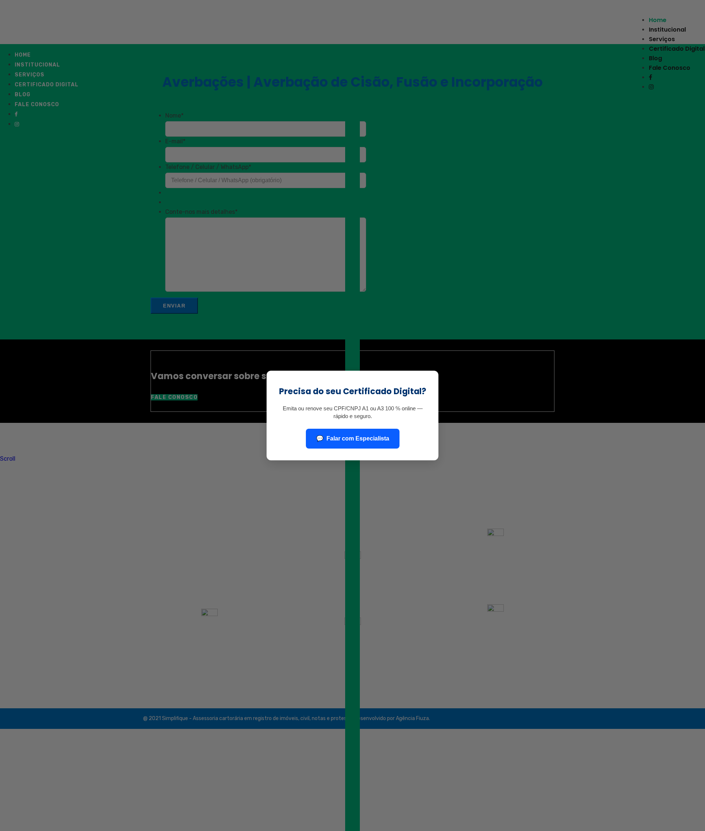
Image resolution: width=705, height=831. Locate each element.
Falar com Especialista (357, 438)
